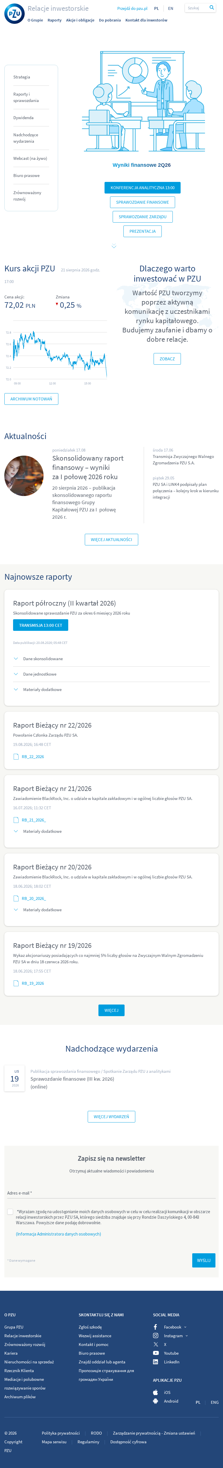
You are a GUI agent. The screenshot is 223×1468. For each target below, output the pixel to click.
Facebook (172, 1327)
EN (170, 8)
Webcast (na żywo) (30, 158)
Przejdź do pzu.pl (132, 8)
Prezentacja (143, 231)
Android (171, 1401)
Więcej (111, 1010)
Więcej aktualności (111, 539)
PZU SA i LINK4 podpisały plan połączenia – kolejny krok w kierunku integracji (186, 490)
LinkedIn (171, 1362)
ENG (215, 1402)
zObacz (167, 358)
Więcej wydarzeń (111, 1116)
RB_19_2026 (33, 983)
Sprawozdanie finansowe (142, 202)
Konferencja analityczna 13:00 (143, 187)
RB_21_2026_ (34, 820)
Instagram (173, 1335)
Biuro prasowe (26, 175)
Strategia (21, 77)
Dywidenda (23, 117)
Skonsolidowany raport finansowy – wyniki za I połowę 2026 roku (87, 467)
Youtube (171, 1353)
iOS (167, 1392)
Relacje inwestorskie (58, 8)
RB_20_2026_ (34, 898)
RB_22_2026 (33, 756)
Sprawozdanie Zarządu (143, 216)
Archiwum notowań (31, 399)
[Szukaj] (212, 7)
